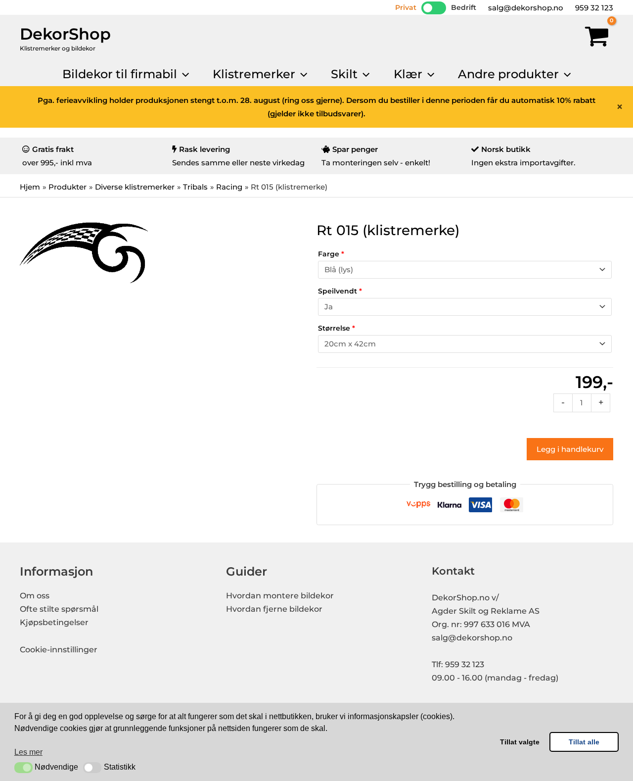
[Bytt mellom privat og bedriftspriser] (433, 7)
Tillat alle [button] (584, 742)
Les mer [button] (28, 752)
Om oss (34, 595)
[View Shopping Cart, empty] (597, 38)
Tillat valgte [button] (520, 742)
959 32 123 (593, 7)
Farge (331, 254)
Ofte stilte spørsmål (59, 609)
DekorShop (65, 34)
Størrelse (336, 328)
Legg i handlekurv (570, 449)
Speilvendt (340, 291)
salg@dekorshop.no (524, 7)
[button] (23, 767)
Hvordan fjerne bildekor (274, 609)
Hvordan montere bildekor (280, 595)
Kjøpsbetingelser (54, 622)
